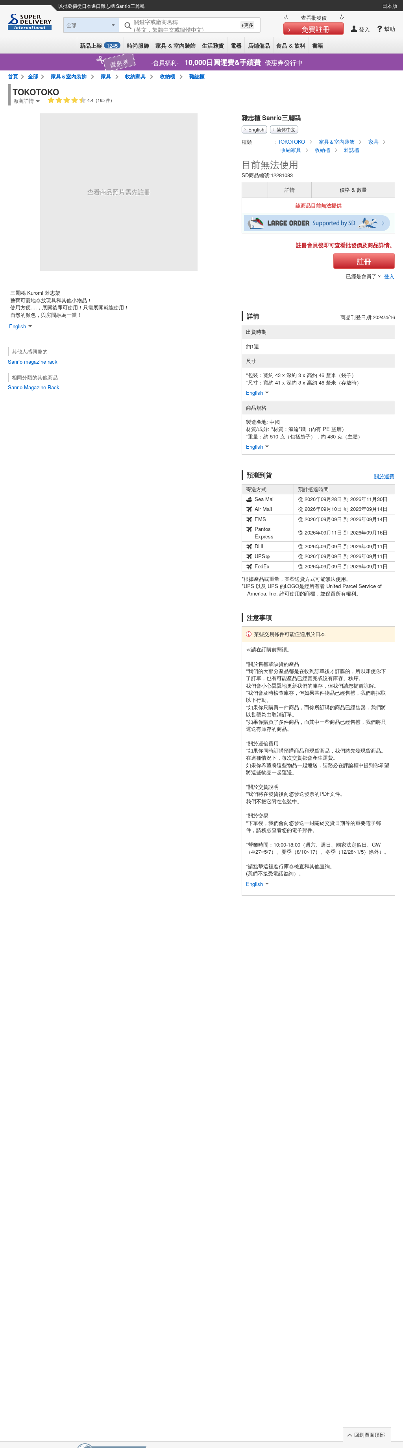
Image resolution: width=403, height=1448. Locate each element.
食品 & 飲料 (290, 45)
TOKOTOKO (292, 141)
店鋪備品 (259, 45)
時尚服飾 (138, 45)
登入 (389, 276)
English (256, 129)
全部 (33, 76)
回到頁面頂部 (369, 1434)
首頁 (13, 76)
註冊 (364, 261)
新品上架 (99, 45)
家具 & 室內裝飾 (175, 45)
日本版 (389, 5)
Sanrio (15, 361)
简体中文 (286, 129)
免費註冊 (315, 29)
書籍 (317, 45)
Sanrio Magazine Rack (33, 387)
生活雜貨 (213, 45)
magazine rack (40, 361)
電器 (236, 45)
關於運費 (384, 476)
